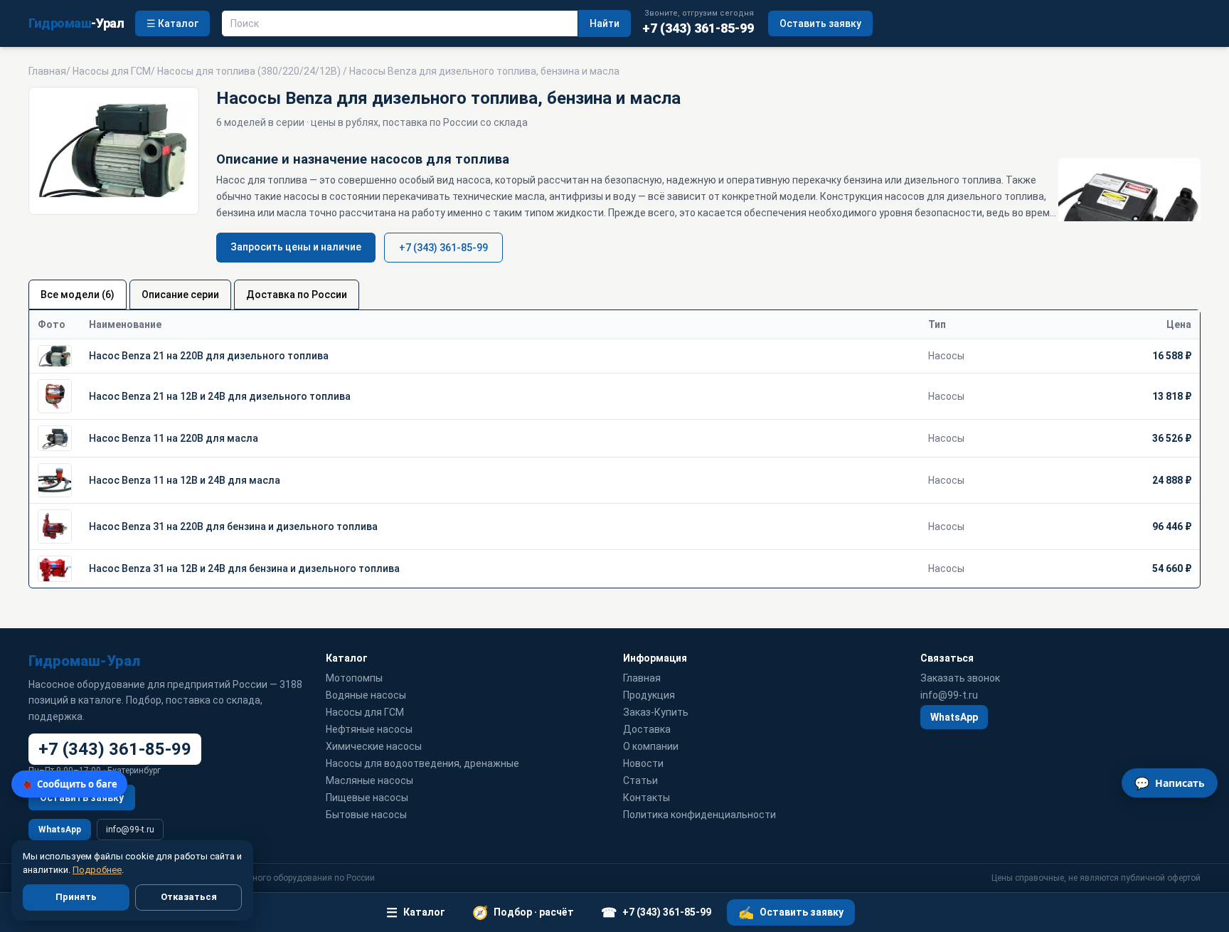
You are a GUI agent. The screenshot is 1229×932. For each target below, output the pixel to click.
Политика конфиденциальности (699, 814)
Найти (604, 23)
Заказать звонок (960, 678)
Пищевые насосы (367, 797)
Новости (643, 763)
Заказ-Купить (655, 712)
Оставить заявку (820, 23)
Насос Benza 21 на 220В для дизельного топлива (209, 355)
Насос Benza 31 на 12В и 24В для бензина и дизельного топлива (244, 568)
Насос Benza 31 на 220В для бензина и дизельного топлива (233, 526)
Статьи (640, 780)
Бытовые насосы (366, 814)
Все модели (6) (78, 294)
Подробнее (97, 869)
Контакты (646, 797)
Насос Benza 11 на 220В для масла (173, 438)
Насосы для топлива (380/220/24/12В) (249, 71)
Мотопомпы (354, 678)
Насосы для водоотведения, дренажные (422, 763)
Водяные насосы (366, 695)
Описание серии (180, 294)
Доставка (647, 729)
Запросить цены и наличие (295, 247)
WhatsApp (59, 830)
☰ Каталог (172, 23)
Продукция (649, 695)
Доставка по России (296, 294)
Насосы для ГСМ (112, 71)
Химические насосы (374, 746)
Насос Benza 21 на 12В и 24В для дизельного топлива (220, 396)
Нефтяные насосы (369, 729)
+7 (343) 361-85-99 (443, 247)
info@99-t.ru (130, 830)
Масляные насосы (369, 780)
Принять (76, 896)
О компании (651, 746)
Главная (47, 71)
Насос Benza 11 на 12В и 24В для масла (184, 480)
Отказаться (189, 896)
